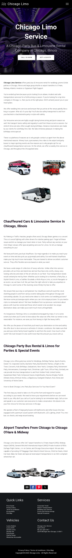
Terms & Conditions (12, 509)
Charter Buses (11, 535)
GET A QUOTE (45, 57)
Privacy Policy (11, 508)
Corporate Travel (42, 506)
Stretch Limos (11, 530)
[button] (27, 487)
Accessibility (10, 511)
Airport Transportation (44, 508)
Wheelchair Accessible (13, 537)
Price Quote (10, 506)
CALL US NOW (26, 57)
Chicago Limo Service (44, 526)
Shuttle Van (10, 531)
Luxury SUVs (10, 528)
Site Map (9, 513)
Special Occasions (43, 513)
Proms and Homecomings (45, 511)
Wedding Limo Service (44, 509)
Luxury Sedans (11, 526)
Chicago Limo (18, 4)
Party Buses (10, 533)
